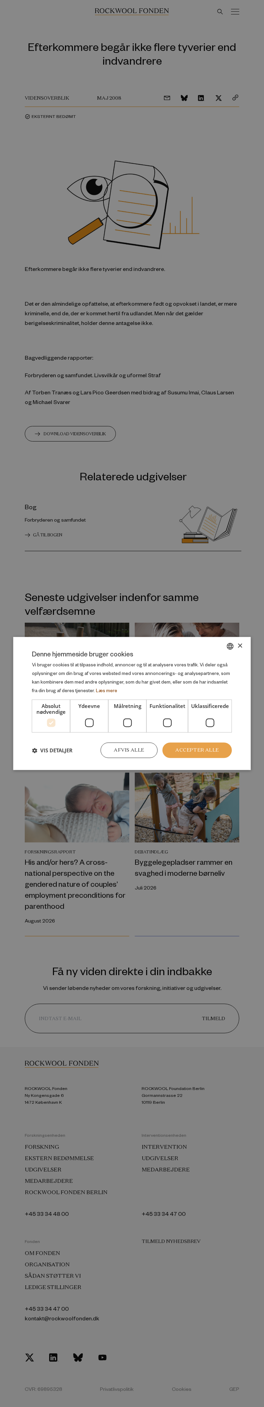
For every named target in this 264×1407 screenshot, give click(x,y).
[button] (52, 750)
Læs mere (106, 690)
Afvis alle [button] (129, 750)
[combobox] (230, 646)
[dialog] (132, 703)
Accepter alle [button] (197, 750)
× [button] (239, 645)
